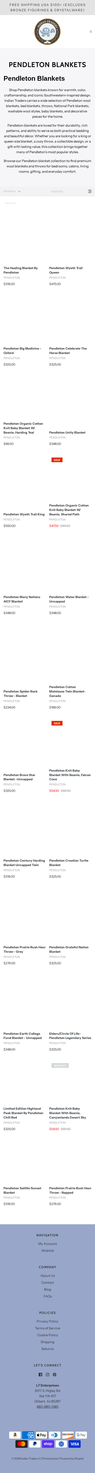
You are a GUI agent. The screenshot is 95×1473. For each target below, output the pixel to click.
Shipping (47, 1342)
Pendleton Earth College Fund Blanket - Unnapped (23, 1036)
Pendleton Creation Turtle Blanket (68, 863)
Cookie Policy (47, 1335)
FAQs (48, 1296)
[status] (24, 191)
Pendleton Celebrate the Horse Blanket (68, 350)
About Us (47, 1275)
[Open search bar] (8, 31)
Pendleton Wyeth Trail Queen (66, 270)
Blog (47, 1289)
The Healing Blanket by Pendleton (21, 270)
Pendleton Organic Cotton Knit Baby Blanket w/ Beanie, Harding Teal (23, 428)
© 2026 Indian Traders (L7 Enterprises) (34, 1458)
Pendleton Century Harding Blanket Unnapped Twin (24, 863)
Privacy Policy (47, 1321)
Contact (47, 1282)
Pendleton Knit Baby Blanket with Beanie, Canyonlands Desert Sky (67, 1113)
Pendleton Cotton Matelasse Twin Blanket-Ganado (67, 691)
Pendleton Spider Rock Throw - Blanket (21, 693)
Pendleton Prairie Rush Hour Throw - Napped (70, 1190)
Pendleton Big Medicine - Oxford (22, 350)
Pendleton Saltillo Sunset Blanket (22, 1190)
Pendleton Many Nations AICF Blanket (22, 599)
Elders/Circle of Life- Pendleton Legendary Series (70, 1036)
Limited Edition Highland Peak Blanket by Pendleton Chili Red (23, 1113)
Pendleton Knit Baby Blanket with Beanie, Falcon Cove (70, 775)
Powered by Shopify (72, 1458)
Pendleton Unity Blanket (67, 432)
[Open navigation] (3, 31)
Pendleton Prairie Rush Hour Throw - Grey (25, 949)
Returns (48, 1349)
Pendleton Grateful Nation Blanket (69, 949)
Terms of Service (47, 1328)
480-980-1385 (47, 1407)
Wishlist (47, 1250)
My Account (47, 1244)
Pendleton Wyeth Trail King (24, 514)
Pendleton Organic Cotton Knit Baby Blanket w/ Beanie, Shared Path (69, 509)
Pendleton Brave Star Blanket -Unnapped (19, 777)
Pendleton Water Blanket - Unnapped (69, 599)
